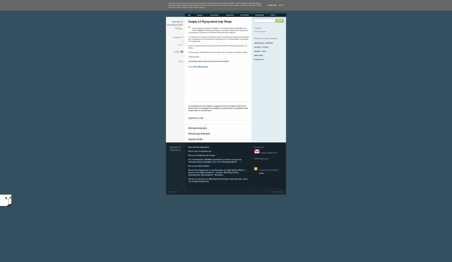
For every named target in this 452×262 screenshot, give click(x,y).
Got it (281, 5)
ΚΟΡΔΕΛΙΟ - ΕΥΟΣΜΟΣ (261, 47)
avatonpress (177, 37)
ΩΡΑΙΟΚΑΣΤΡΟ (259, 59)
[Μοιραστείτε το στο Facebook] (182, 52)
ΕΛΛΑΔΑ (180, 45)
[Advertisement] (218, 84)
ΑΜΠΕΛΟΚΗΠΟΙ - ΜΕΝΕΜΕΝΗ (263, 43)
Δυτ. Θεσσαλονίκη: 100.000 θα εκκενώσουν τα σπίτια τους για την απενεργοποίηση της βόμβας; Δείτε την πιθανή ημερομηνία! (215, 160)
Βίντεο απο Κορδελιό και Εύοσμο (201, 155)
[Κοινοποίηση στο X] (180, 52)
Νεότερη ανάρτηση (197, 128)
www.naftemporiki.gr (200, 67)
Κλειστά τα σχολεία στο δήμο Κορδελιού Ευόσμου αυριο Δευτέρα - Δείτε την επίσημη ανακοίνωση (218, 180)
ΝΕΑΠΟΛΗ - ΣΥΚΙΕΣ (260, 51)
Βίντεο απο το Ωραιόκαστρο (199, 151)
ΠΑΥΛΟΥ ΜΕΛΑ (258, 55)
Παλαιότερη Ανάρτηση (199, 133)
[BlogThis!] (177, 52)
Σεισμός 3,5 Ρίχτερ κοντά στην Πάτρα (210, 21)
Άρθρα (261, 173)
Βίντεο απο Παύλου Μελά (198, 166)
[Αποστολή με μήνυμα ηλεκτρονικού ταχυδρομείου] (175, 52)
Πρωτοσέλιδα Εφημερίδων (198, 147)
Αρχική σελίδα (195, 139)
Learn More (272, 5)
